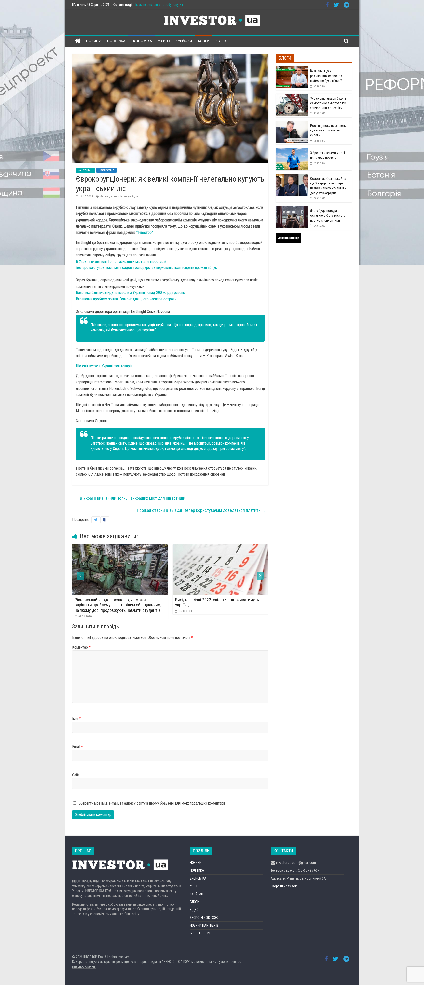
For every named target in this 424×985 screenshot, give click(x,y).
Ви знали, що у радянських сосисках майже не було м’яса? (326, 75)
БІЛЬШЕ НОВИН (200, 933)
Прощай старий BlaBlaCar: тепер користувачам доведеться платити (201, 510)
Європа (104, 196)
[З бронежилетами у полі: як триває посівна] (292, 151)
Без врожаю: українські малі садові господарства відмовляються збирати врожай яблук (146, 267)
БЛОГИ (204, 41)
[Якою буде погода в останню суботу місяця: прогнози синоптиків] (292, 209)
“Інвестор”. (145, 232)
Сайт (76, 775)
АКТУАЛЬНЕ (85, 170)
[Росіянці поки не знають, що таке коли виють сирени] (292, 124)
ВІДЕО (220, 41)
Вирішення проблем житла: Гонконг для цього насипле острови (126, 299)
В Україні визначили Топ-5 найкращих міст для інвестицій (121, 261)
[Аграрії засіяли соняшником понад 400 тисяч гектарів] (231, 547)
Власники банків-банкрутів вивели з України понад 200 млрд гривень (130, 292)
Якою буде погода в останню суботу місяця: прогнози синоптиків (327, 215)
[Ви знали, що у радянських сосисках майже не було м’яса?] (292, 69)
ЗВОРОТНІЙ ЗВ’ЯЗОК (204, 917)
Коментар (81, 647)
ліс (138, 196)
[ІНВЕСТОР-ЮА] (77, 41)
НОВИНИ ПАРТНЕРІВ (204, 925)
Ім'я (76, 718)
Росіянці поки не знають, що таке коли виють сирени (328, 130)
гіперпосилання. (84, 966)
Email (77, 746)
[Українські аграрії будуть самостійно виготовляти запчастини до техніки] (292, 96)
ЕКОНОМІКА (141, 41)
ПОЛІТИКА (116, 41)
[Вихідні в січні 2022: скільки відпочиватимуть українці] (130, 547)
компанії (116, 196)
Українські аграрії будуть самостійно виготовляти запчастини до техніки (328, 103)
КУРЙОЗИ (184, 41)
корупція (129, 196)
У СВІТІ (164, 41)
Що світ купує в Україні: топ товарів (104, 366)
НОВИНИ (93, 41)
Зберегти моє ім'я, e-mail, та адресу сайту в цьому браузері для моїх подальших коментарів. (152, 803)
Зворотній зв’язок (284, 886)
